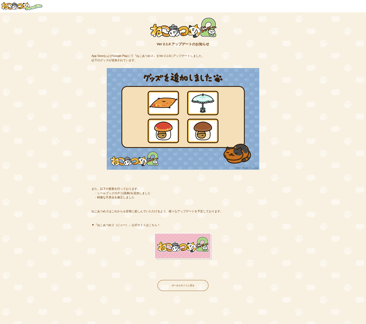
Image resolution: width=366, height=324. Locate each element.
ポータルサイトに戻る (183, 285)
